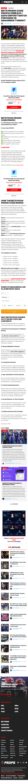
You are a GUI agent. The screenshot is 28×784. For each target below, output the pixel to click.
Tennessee (12, 755)
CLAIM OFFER (5, 147)
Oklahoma (12, 753)
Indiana (12, 744)
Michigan (3, 748)
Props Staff (8, 498)
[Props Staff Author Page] (3, 499)
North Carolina (22, 751)
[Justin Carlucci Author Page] (2, 23)
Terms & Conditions (11, 775)
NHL (3, 709)
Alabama (3, 740)
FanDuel (5, 725)
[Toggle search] (22, 2)
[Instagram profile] (23, 762)
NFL (2, 706)
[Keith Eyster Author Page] (11, 639)
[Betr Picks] (14, 100)
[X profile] (20, 762)
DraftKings (6, 731)
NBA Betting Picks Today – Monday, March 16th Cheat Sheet (17, 574)
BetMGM (5, 722)
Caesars (5, 728)
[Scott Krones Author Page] (11, 566)
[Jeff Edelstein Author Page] (11, 670)
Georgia (21, 742)
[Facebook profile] (18, 762)
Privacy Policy (21, 775)
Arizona (12, 740)
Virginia (21, 755)
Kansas (21, 744)
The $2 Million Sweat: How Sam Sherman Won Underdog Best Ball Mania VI (18, 657)
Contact (15, 777)
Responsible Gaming (6, 777)
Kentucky (3, 746)
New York (12, 751)
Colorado (3, 742)
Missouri (12, 748)
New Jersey (4, 751)
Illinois (2, 744)
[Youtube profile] (26, 762)
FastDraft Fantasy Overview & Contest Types (12, 446)
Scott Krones (16, 566)
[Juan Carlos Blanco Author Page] (3, 463)
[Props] (7, 2)
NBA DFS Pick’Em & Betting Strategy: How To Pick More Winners (17, 553)
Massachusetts (23, 746)
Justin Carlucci (7, 23)
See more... (14, 112)
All (4, 305)
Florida (12, 742)
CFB (16, 712)
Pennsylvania (22, 753)
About (2, 775)
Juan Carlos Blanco (10, 463)
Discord (21, 777)
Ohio (2, 753)
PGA (3, 712)
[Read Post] (14, 436)
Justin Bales (16, 557)
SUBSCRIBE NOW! (6, 694)
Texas (11, 757)
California (21, 740)
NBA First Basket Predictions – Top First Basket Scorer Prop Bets (18, 585)
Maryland (12, 746)
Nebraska (21, 748)
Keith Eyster (15, 639)
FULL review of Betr (18, 165)
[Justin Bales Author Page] (11, 557)
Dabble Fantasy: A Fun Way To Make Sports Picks (12, 483)
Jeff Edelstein (16, 670)
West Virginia (4, 757)
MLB (16, 709)
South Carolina (4, 755)
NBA (16, 706)
